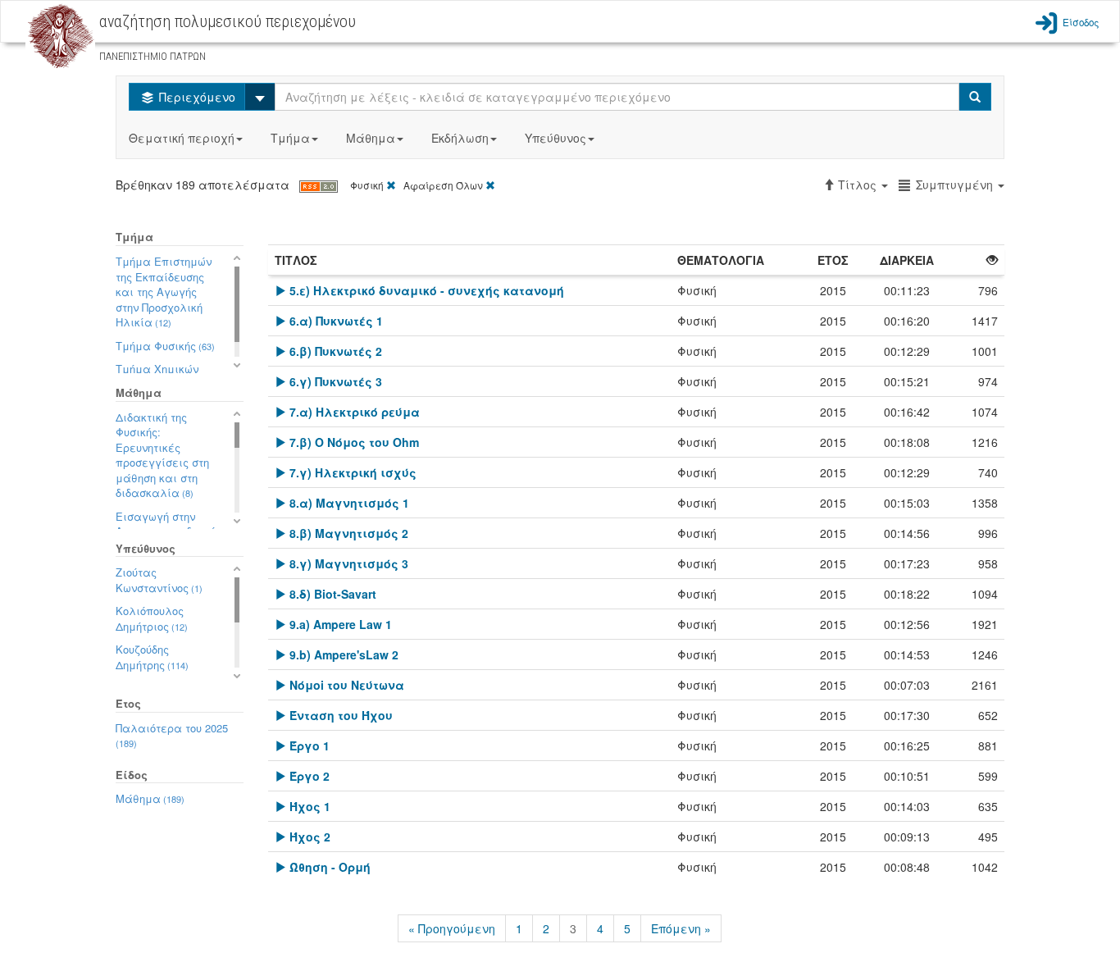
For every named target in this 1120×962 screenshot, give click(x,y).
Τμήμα (290, 138)
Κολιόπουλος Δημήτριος (152, 618)
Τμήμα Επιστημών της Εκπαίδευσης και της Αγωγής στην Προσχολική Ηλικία (164, 291)
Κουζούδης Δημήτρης (152, 656)
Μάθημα (370, 138)
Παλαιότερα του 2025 (172, 735)
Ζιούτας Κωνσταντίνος (159, 579)
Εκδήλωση (460, 138)
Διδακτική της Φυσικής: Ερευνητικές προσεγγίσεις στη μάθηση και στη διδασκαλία (162, 455)
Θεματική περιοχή (181, 138)
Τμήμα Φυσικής (165, 345)
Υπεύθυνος (555, 138)
